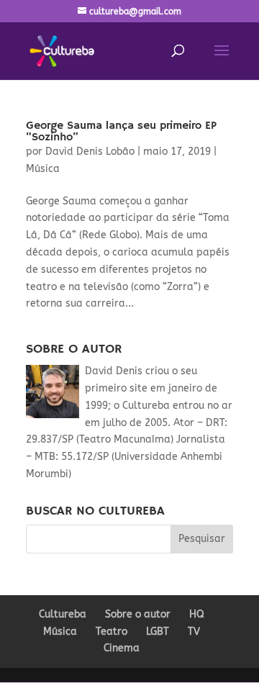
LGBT (157, 631)
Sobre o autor (138, 614)
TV (194, 631)
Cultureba (62, 614)
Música (43, 169)
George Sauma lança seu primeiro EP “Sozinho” (121, 132)
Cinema (122, 648)
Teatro (111, 631)
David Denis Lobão (90, 151)
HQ (196, 614)
